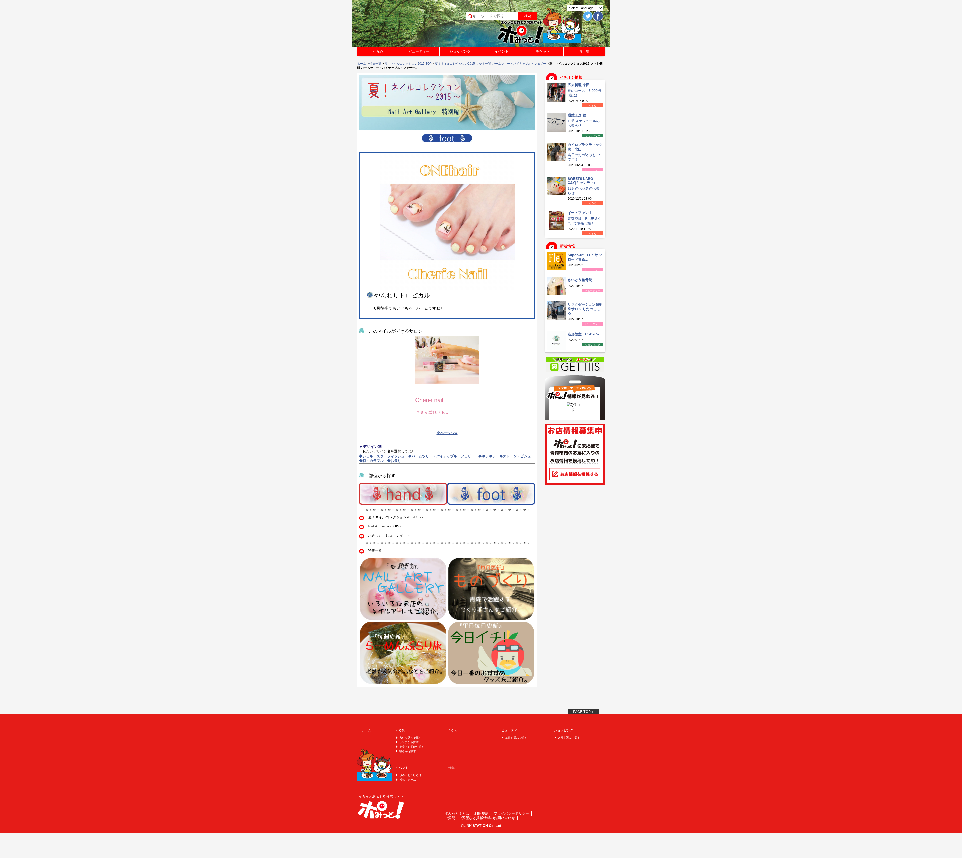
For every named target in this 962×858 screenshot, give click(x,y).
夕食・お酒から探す (411, 746)
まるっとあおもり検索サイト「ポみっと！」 (394, 25)
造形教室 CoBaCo (583, 334)
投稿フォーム (407, 779)
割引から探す (407, 751)
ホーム (361, 63)
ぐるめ (377, 51)
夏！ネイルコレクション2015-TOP (408, 63)
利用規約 (481, 813)
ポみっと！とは (457, 813)
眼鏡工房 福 (577, 115)
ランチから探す (409, 742)
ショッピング (460, 51)
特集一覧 (375, 63)
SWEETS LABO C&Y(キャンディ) (581, 181)
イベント (502, 51)
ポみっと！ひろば (410, 775)
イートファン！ (580, 213)
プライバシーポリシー (511, 813)
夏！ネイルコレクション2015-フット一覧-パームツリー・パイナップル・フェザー (490, 63)
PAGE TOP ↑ (583, 712)
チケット (543, 51)
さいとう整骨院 (580, 280)
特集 (451, 768)
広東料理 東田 (579, 85)
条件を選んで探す (410, 737)
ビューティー (418, 51)
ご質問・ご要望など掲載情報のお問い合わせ (480, 818)
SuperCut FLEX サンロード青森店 (585, 257)
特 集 (584, 51)
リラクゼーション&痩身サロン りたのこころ (585, 308)
